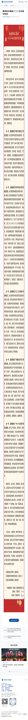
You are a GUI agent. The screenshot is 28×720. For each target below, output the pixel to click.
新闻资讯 (6, 5)
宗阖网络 (25, 714)
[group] (14, 658)
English (22, 2)
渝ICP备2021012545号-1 (6, 716)
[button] (8, 671)
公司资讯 (12, 5)
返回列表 (13, 620)
